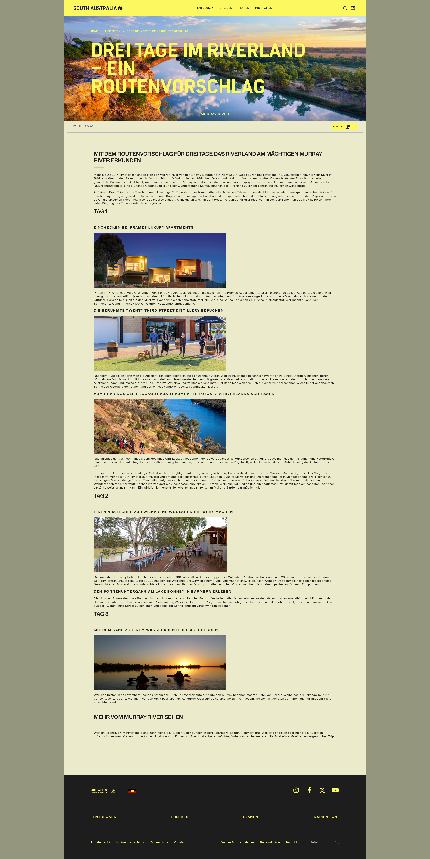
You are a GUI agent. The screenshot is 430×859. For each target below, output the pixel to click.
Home (94, 31)
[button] (352, 8)
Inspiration (112, 31)
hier (160, 733)
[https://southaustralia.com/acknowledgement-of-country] (132, 791)
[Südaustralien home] (98, 8)
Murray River (169, 175)
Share (337, 126)
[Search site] (345, 8)
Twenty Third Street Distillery (285, 376)
